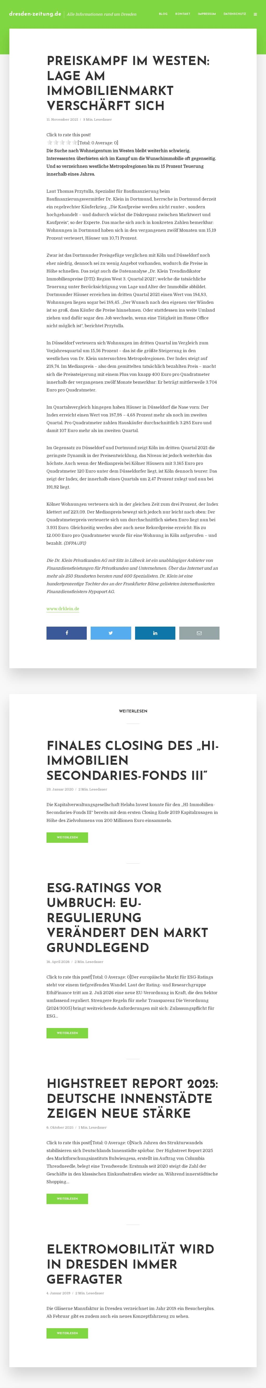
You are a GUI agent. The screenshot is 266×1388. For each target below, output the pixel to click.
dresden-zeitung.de (35, 14)
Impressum (207, 14)
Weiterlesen (67, 837)
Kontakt (182, 14)
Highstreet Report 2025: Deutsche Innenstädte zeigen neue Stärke (132, 1099)
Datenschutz (235, 14)
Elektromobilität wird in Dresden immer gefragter (130, 1265)
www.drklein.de (62, 609)
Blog (163, 14)
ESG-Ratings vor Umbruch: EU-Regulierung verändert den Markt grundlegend (127, 919)
